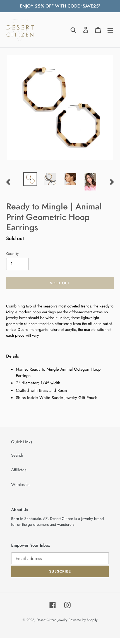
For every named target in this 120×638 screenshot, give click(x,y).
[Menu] (110, 30)
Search (17, 455)
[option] (30, 179)
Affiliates (18, 470)
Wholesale (20, 484)
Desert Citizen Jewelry (52, 619)
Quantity (12, 253)
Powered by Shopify (83, 619)
